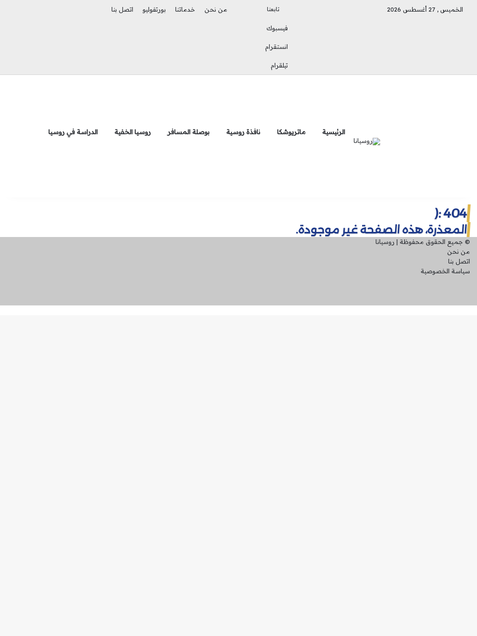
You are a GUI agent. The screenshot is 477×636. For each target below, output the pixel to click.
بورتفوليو (154, 9)
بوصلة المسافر (189, 132)
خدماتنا (185, 9)
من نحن (215, 9)
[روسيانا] (367, 141)
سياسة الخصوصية (445, 271)
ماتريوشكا (291, 132)
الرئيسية (333, 132)
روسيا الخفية (133, 132)
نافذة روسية (243, 132)
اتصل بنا (122, 9)
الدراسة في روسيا (73, 132)
